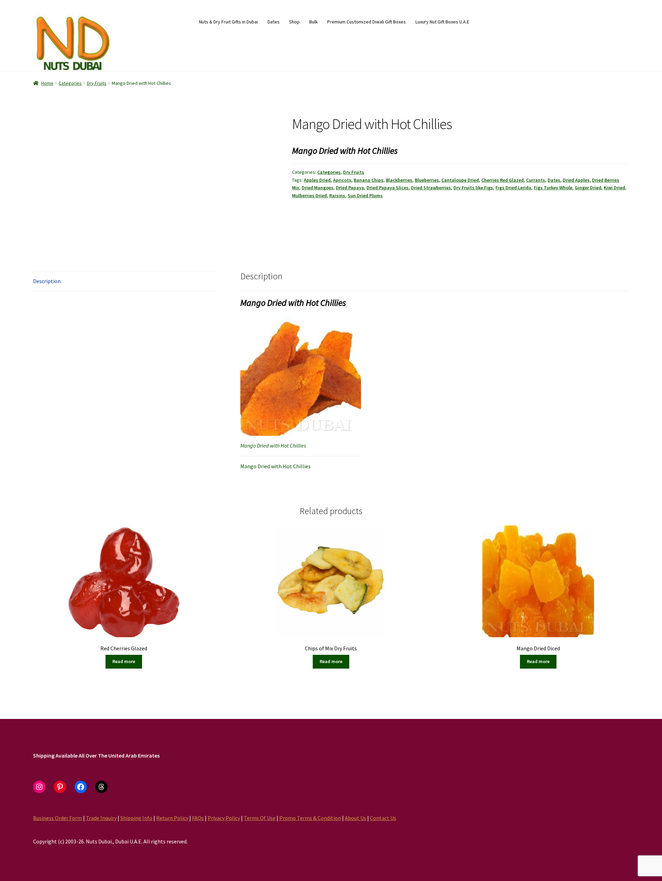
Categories (70, 83)
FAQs (198, 817)
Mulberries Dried (309, 195)
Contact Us (383, 817)
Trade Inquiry (101, 817)
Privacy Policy (224, 817)
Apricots (342, 180)
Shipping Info (136, 817)
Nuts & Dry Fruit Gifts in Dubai (228, 22)
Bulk (313, 22)
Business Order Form (57, 817)
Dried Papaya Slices (388, 187)
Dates (274, 22)
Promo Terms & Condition (310, 817)
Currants (535, 180)
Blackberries (399, 180)
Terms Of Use (259, 817)
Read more (123, 661)
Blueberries (427, 180)
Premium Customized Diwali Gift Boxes (366, 22)
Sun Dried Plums (365, 195)
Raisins (337, 195)
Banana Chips (368, 180)
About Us (355, 817)
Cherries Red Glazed (502, 180)
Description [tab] (47, 281)
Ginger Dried (588, 187)
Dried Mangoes (317, 187)
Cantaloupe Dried (460, 180)
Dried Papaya (350, 187)
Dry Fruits (97, 83)
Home (47, 83)
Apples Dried (317, 180)
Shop (294, 22)
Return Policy (172, 817)
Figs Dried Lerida (513, 187)
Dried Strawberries (431, 187)
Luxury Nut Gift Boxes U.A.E (442, 22)
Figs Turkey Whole (553, 187)
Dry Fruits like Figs (473, 187)
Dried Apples (576, 180)
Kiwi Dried (614, 187)
